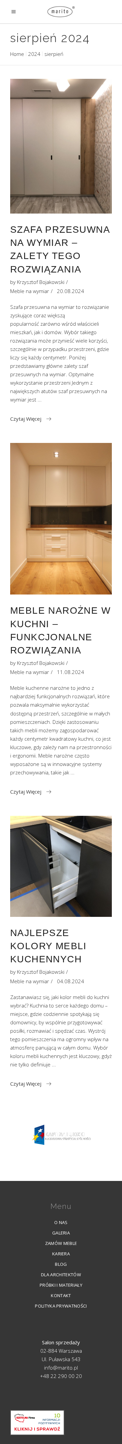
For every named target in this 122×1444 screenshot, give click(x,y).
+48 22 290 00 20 (61, 1376)
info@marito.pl (61, 1367)
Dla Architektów (61, 1275)
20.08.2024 (70, 291)
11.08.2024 (70, 672)
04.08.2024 (70, 981)
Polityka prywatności (61, 1306)
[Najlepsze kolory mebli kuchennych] (61, 866)
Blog (61, 1264)
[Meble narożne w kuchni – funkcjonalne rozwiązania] (61, 519)
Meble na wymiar (29, 291)
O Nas (61, 1222)
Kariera (61, 1254)
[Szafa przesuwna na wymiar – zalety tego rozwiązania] (61, 146)
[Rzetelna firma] (37, 1422)
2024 (34, 54)
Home (17, 54)
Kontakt (61, 1295)
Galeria (61, 1233)
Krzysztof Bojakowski (40, 282)
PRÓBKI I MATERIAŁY (61, 1285)
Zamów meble (61, 1243)
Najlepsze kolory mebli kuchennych (48, 946)
